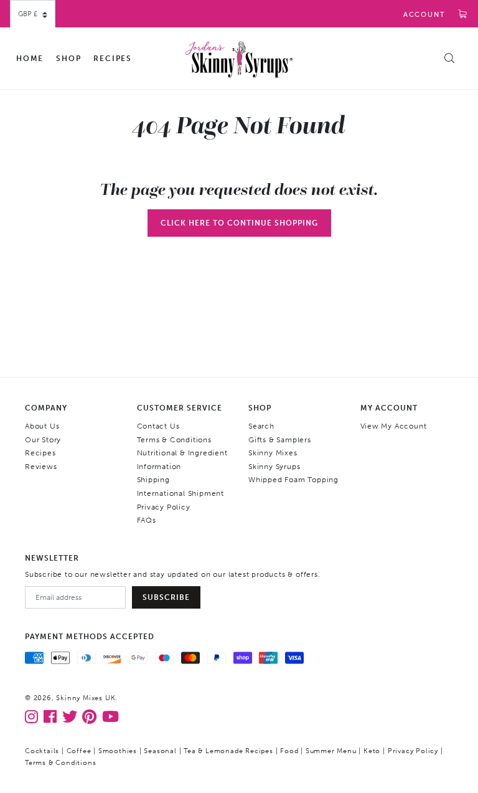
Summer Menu (331, 751)
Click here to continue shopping (239, 223)
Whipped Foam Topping (293, 479)
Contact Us (158, 426)
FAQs (146, 520)
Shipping (153, 479)
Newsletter (52, 558)
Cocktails (42, 751)
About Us (42, 426)
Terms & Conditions (174, 439)
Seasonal (160, 751)
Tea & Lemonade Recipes (228, 751)
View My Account (393, 426)
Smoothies (117, 751)
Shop (68, 58)
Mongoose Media (194, 763)
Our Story (43, 439)
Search (261, 426)
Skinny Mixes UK (85, 698)
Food (289, 751)
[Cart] (463, 15)
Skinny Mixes (273, 453)
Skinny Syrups (274, 466)
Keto (371, 751)
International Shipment (181, 493)
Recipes (112, 58)
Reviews (41, 466)
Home (30, 58)
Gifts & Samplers (279, 439)
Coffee (79, 751)
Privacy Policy (163, 507)
